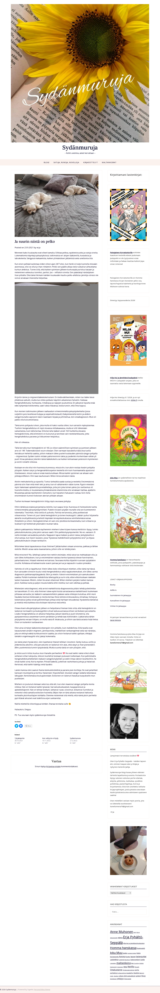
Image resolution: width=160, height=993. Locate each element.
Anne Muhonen (121, 931)
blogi (138, 932)
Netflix (131, 966)
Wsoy (143, 976)
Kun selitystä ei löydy (50, 738)
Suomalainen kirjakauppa (120, 595)
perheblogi (114, 973)
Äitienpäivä (127, 979)
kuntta (128, 957)
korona (122, 956)
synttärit (138, 976)
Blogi (46, 162)
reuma (136, 973)
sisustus (116, 976)
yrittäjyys (120, 979)
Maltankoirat (109, 162)
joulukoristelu (132, 953)
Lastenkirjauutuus (124, 960)
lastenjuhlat (141, 956)
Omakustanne (116, 970)
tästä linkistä (115, 620)
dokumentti (113, 938)
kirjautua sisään (53, 766)
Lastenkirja (114, 959)
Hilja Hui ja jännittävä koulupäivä (133, 943)
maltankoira (123, 963)
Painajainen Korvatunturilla (121, 252)
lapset (133, 956)
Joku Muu (114, 478)
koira (138, 953)
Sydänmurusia (75, 738)
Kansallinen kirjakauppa (120, 600)
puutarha (129, 973)
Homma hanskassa (118, 560)
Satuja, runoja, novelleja (66, 162)
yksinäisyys (113, 979)
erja (38, 247)
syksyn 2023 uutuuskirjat (127, 976)
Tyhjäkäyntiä (19, 738)
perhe (137, 970)
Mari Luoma (135, 963)
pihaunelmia (122, 973)
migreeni (120, 967)
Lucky (142, 959)
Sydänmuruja (80, 147)
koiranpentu (114, 957)
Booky (112, 584)
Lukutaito (113, 963)
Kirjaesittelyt (90, 162)
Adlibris (113, 590)
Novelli (137, 967)
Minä (125, 967)
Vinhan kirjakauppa (118, 606)
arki (135, 932)
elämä (120, 938)
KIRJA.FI (134, 400)
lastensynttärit (135, 960)
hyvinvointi (141, 948)
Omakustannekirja (128, 970)
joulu (125, 953)
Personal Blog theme (42, 989)
